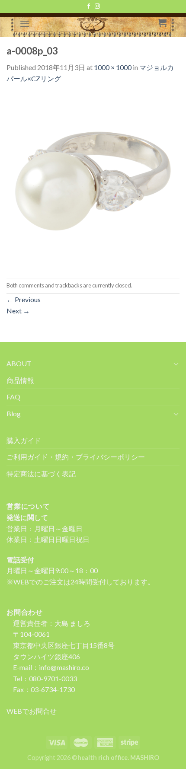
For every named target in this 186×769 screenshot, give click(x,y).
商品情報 (20, 380)
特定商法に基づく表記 (41, 473)
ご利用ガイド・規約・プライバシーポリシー (75, 457)
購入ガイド (23, 440)
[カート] (162, 22)
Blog (13, 413)
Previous (23, 299)
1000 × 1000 (112, 67)
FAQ (13, 396)
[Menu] (24, 23)
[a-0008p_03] (93, 180)
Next (18, 310)
